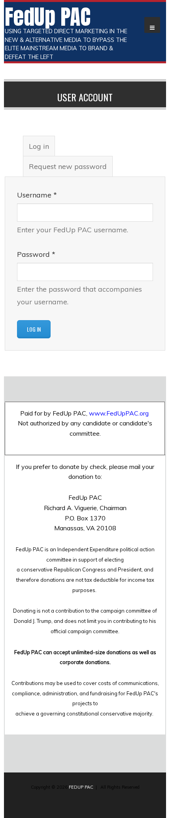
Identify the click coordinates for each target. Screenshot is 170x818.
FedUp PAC (48, 16)
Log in (42, 149)
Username (37, 194)
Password (36, 254)
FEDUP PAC (81, 787)
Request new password (68, 166)
